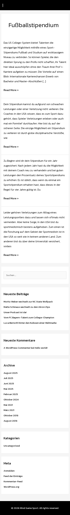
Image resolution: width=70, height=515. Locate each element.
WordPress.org (11, 487)
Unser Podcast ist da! (15, 312)
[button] (31, 5)
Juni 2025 (9, 383)
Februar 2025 (11, 394)
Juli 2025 (8, 378)
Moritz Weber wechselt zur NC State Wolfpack (28, 301)
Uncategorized (12, 446)
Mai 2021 (8, 405)
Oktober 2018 (11, 415)
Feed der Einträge (13, 476)
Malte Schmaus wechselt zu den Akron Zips (27, 307)
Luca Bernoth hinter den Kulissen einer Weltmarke (30, 323)
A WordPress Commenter (17, 348)
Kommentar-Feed (13, 481)
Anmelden (9, 471)
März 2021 (9, 410)
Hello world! (41, 348)
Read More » (11, 90)
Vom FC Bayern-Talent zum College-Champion (29, 317)
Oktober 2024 (11, 399)
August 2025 (11, 373)
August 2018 (10, 421)
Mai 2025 (8, 389)
